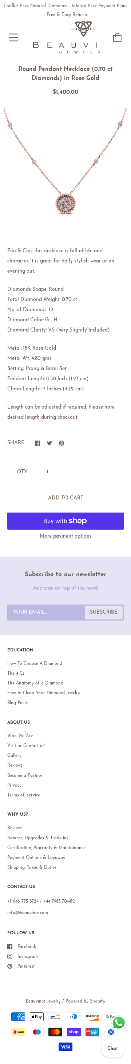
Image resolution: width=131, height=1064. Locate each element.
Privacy (14, 785)
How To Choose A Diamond (34, 664)
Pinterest (26, 966)
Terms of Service (23, 795)
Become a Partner (25, 776)
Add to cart (65, 498)
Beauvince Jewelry (43, 1001)
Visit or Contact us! (26, 746)
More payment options (66, 536)
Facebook (26, 947)
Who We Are (20, 736)
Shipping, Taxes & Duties (31, 868)
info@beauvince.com (27, 913)
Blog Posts (17, 703)
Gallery (14, 756)
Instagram (27, 957)
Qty (22, 472)
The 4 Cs (15, 673)
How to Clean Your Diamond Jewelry (43, 693)
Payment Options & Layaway (36, 858)
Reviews (15, 765)
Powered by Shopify (85, 1001)
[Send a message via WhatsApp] (118, 1022)
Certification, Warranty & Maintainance (46, 848)
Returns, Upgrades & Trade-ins (37, 838)
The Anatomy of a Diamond (35, 683)
